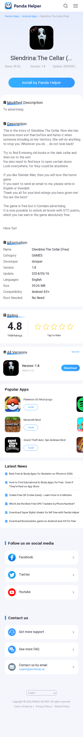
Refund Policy (62, 706)
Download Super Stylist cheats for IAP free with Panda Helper (44, 512)
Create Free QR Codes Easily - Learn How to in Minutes (40, 495)
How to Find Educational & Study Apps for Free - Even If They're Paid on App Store (41, 484)
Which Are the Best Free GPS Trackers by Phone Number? (42, 503)
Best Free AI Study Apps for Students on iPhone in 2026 (41, 473)
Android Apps (29, 16)
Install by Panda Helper (41, 82)
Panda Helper (27, 5)
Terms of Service (23, 706)
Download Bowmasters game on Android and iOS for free (42, 521)
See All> (76, 352)
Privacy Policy (43, 706)
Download (70, 368)
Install (31, 407)
